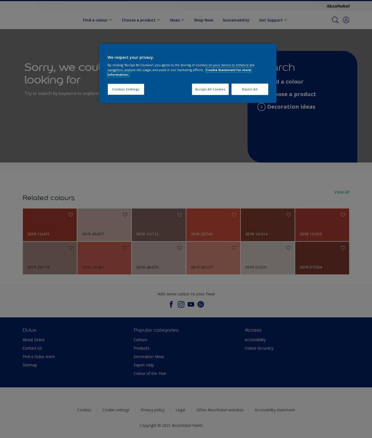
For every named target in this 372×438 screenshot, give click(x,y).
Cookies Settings (126, 89)
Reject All (250, 89)
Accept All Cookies (210, 89)
